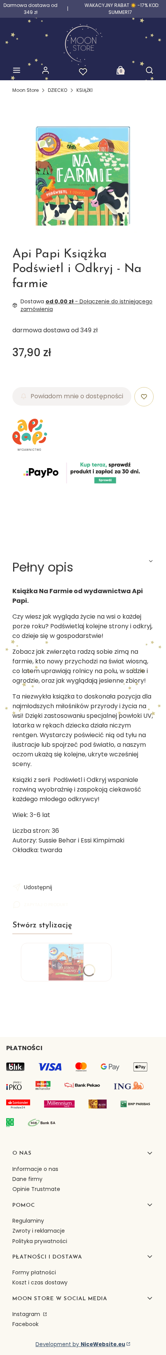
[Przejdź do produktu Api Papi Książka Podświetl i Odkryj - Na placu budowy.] (66, 962)
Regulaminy (28, 1221)
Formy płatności (34, 1272)
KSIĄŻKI (84, 90)
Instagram (27, 1314)
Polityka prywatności (39, 1241)
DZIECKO (57, 90)
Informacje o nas (35, 1169)
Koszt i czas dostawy (40, 1282)
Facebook (25, 1324)
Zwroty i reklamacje (38, 1231)
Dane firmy (27, 1179)
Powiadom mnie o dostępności (76, 396)
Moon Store (25, 90)
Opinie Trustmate (36, 1189)
